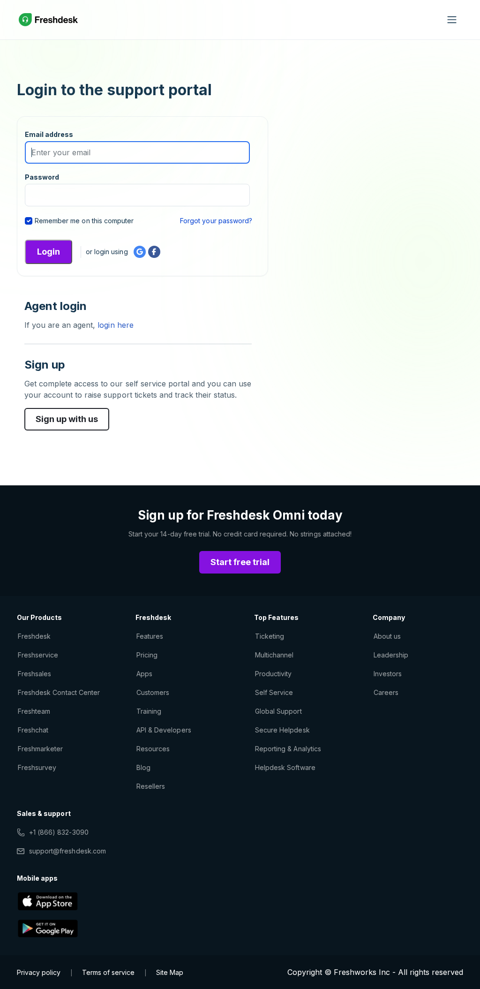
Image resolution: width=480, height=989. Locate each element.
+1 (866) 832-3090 (59, 832)
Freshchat (33, 730)
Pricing (147, 655)
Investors (388, 674)
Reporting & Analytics (288, 749)
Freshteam (34, 711)
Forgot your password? (216, 221)
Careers (386, 692)
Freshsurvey (37, 767)
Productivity (273, 674)
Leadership (391, 655)
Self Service (274, 692)
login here (114, 325)
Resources (153, 749)
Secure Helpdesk (282, 730)
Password (42, 177)
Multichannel (274, 655)
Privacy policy (38, 972)
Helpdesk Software (285, 767)
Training (148, 711)
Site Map (169, 972)
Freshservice (38, 655)
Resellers (150, 786)
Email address (49, 134)
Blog (143, 767)
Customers (152, 692)
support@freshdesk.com (67, 851)
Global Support (278, 711)
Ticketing (269, 636)
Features (149, 636)
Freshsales (34, 674)
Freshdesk (34, 636)
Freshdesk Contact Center (59, 692)
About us (387, 636)
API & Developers (163, 730)
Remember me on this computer (84, 221)
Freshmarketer (40, 749)
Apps (144, 674)
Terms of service (108, 972)
